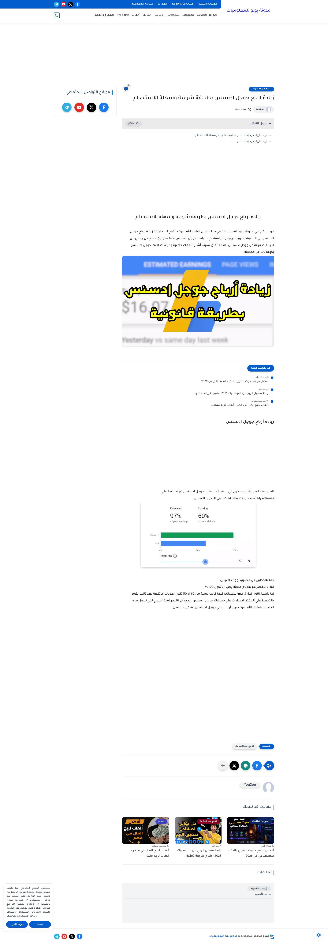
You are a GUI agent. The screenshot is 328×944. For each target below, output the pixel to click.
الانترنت (160, 15)
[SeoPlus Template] (272, 936)
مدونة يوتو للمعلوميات (248, 11)
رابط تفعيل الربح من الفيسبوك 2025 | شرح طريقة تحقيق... (230, 393)
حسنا (40, 924)
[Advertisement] (164, 56)
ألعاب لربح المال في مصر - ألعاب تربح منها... (239, 405)
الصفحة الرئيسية (207, 4)
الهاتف (147, 15)
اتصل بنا (162, 4)
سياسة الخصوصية (142, 4)
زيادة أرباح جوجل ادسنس (251, 141)
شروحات (173, 15)
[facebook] (77, 4)
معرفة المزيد (17, 924)
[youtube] (63, 4)
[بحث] (57, 15)
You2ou (260, 109)
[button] (257, 765)
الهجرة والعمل (104, 15)
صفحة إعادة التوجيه (182, 4)
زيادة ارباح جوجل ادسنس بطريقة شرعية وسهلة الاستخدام (231, 135)
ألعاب (136, 15)
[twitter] (70, 4)
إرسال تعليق (259, 888)
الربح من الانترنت (261, 89)
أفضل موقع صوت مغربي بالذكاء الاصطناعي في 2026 (234, 381)
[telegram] (56, 4)
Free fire (123, 15)
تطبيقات (188, 15)
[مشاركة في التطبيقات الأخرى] (223, 765)
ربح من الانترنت (207, 15)
